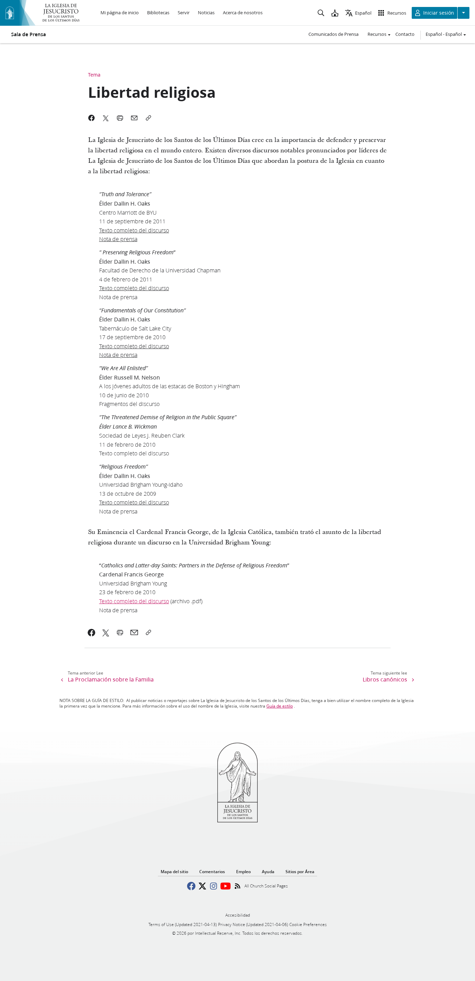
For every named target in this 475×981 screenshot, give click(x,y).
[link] (91, 632)
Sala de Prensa (28, 34)
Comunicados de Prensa (333, 34)
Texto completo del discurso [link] (134, 601)
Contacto (404, 34)
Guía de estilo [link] (279, 706)
